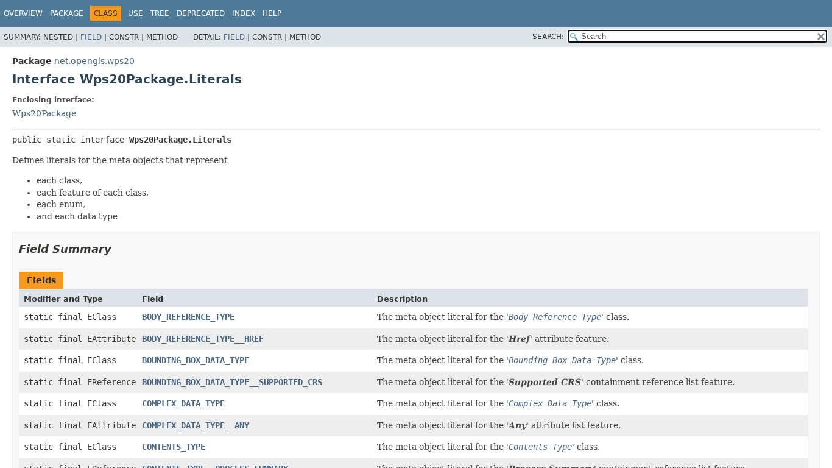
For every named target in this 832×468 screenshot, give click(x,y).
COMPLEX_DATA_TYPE (183, 403)
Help (272, 13)
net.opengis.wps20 (94, 61)
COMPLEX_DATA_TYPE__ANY (195, 425)
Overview (23, 13)
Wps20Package (44, 113)
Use (135, 13)
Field (91, 37)
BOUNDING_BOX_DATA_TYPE (195, 360)
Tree (159, 13)
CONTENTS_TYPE (173, 447)
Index (243, 13)
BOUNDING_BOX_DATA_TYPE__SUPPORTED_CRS (232, 382)
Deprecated (201, 13)
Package (66, 13)
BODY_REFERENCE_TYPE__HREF (203, 339)
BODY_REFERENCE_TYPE (188, 317)
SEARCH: (548, 36)
